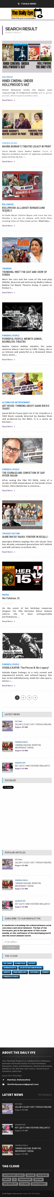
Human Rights (10, 968)
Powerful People (9, 143)
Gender (45, 972)
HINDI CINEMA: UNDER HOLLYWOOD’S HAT (17, 82)
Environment (25, 1179)
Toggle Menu (28, 3)
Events (7, 972)
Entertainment (39, 1184)
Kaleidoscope (20, 763)
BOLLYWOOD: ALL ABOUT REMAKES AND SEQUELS (23, 209)
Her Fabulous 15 (11, 598)
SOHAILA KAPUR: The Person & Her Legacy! (25, 667)
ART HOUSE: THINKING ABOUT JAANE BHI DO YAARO (25, 407)
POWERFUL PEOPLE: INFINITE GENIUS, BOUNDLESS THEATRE (22, 340)
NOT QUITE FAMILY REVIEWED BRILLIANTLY (32, 765)
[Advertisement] (27, 820)
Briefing (38, 1179)
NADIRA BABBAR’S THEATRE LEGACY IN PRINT (26, 146)
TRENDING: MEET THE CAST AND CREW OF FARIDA (24, 273)
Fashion (30, 1175)
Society (32, 963)
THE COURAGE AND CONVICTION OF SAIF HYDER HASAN (23, 474)
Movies (5, 594)
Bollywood (8, 204)
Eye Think (8, 963)
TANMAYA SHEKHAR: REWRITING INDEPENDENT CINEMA (28, 746)
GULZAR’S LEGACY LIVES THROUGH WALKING (33, 724)
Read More (7, 100)
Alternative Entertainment (16, 402)
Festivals (18, 721)
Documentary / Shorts (13, 1175)
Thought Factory (11, 533)
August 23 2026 (21, 750)
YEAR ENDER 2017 (19, 972)
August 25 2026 (21, 727)
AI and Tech (20, 963)
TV (14, 1179)
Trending (7, 268)
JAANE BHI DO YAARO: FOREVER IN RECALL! (25, 536)
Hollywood (7, 76)
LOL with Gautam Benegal (31, 968)
